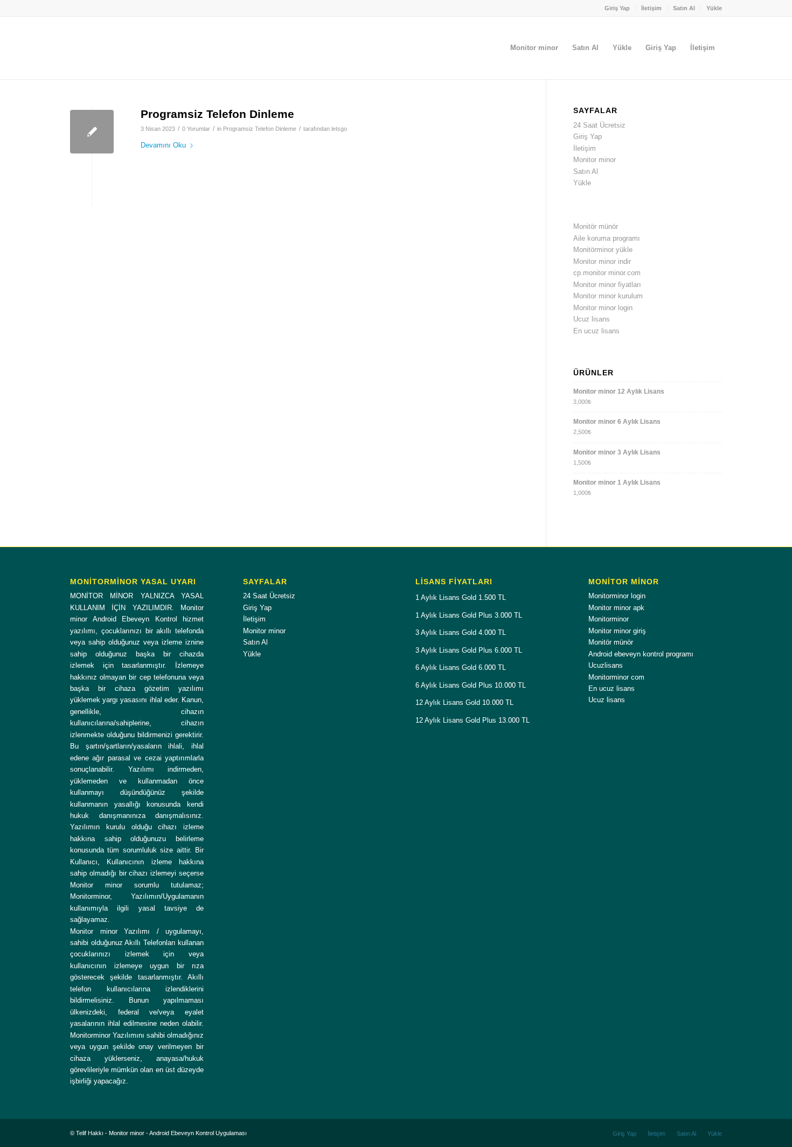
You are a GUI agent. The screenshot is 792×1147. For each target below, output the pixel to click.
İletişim (651, 8)
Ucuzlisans (605, 665)
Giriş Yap (617, 8)
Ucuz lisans (591, 319)
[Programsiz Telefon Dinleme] (92, 131)
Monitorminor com (616, 677)
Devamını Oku (163, 145)
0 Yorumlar (196, 128)
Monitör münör (595, 226)
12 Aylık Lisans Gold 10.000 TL (464, 702)
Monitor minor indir (602, 261)
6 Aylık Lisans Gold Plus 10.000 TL (470, 685)
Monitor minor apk (616, 608)
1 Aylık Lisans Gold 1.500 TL (460, 597)
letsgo (339, 128)
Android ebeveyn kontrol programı (640, 654)
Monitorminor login (616, 596)
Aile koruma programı (606, 238)
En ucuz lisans (596, 331)
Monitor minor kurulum (608, 296)
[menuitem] (617, 8)
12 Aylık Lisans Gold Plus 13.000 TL (472, 720)
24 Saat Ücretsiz (599, 125)
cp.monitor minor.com (607, 273)
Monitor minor (594, 160)
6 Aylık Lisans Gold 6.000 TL (460, 667)
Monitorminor (608, 619)
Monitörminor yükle (603, 250)
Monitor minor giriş (617, 631)
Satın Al (684, 8)
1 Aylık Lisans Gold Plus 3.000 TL (468, 615)
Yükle (714, 8)
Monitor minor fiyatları (607, 285)
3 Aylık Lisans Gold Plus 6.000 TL (468, 650)
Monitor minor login (603, 308)
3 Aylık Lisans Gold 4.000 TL (460, 632)
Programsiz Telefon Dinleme (217, 114)
